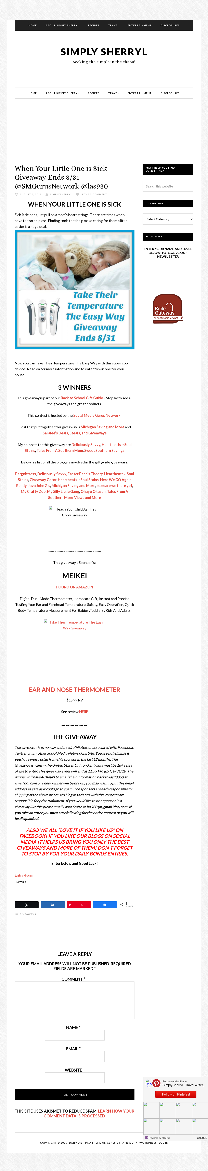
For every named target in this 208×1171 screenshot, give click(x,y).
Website (73, 1070)
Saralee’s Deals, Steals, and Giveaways (75, 433)
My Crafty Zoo (33, 491)
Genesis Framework (122, 1142)
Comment (73, 979)
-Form (28, 875)
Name (73, 1027)
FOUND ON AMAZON (74, 587)
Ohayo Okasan (93, 491)
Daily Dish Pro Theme (85, 1142)
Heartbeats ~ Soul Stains (78, 479)
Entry (19, 875)
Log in (163, 1142)
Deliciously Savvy (86, 444)
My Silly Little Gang (63, 491)
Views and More (87, 497)
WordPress (148, 1142)
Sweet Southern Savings (104, 450)
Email (73, 1048)
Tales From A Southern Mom (60, 450)
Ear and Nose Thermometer (74, 689)
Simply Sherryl (104, 51)
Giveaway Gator (43, 479)
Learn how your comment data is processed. (89, 1113)
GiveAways (28, 914)
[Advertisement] (104, 135)
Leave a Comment (94, 194)
